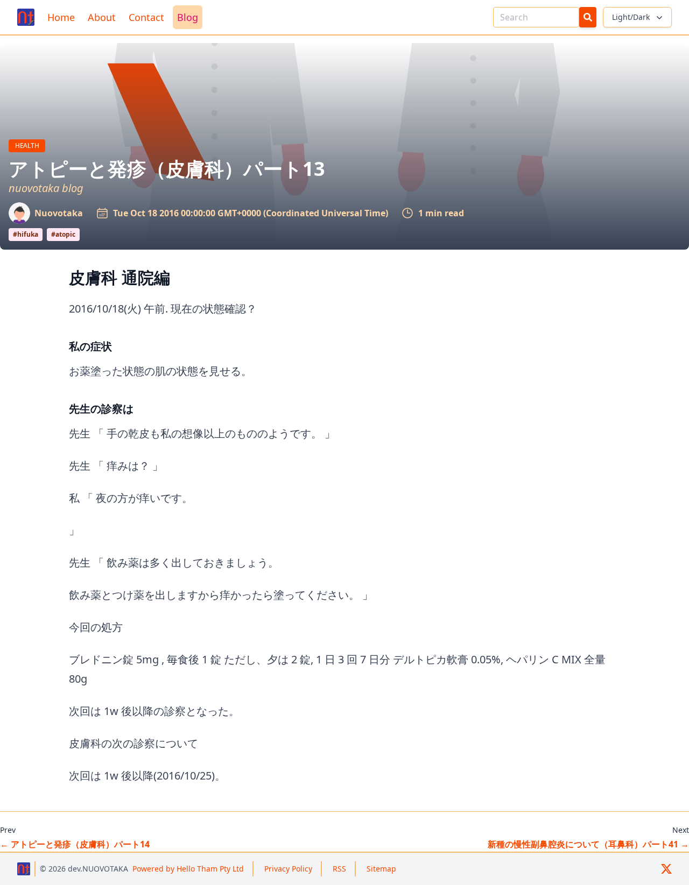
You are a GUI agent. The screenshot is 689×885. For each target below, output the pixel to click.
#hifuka (25, 234)
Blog (187, 17)
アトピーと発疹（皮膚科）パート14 (75, 844)
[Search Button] (587, 17)
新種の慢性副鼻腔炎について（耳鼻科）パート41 (588, 844)
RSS (339, 868)
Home (61, 17)
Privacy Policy (288, 868)
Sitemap (381, 868)
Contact (146, 17)
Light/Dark (631, 17)
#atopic (63, 234)
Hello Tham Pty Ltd (188, 868)
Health (30, 145)
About (102, 17)
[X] (666, 868)
